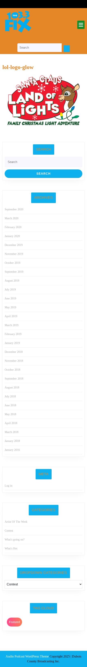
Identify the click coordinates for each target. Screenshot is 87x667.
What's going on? (14, 539)
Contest (9, 530)
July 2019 (10, 289)
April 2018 (11, 423)
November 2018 (14, 360)
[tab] (81, 25)
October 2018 (12, 369)
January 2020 (12, 236)
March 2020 (11, 218)
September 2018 (14, 378)
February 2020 (13, 227)
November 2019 (14, 253)
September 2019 (14, 271)
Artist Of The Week (16, 521)
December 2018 (14, 351)
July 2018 (10, 396)
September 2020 (14, 209)
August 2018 (12, 387)
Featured (14, 622)
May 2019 (10, 307)
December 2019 (14, 245)
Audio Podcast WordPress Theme (27, 656)
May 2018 (10, 414)
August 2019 (12, 280)
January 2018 (12, 441)
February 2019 (13, 334)
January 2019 (12, 343)
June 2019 (10, 298)
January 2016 (12, 449)
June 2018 (10, 405)
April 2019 (11, 316)
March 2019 (11, 325)
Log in (8, 485)
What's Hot (11, 548)
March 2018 (11, 432)
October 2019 (12, 262)
